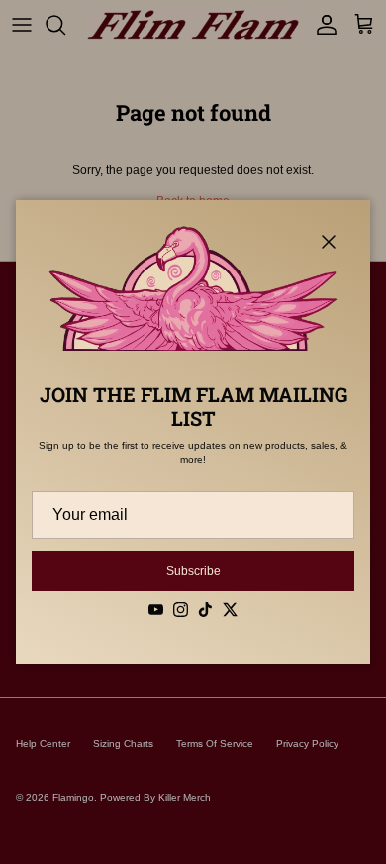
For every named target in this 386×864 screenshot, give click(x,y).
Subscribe (193, 571)
